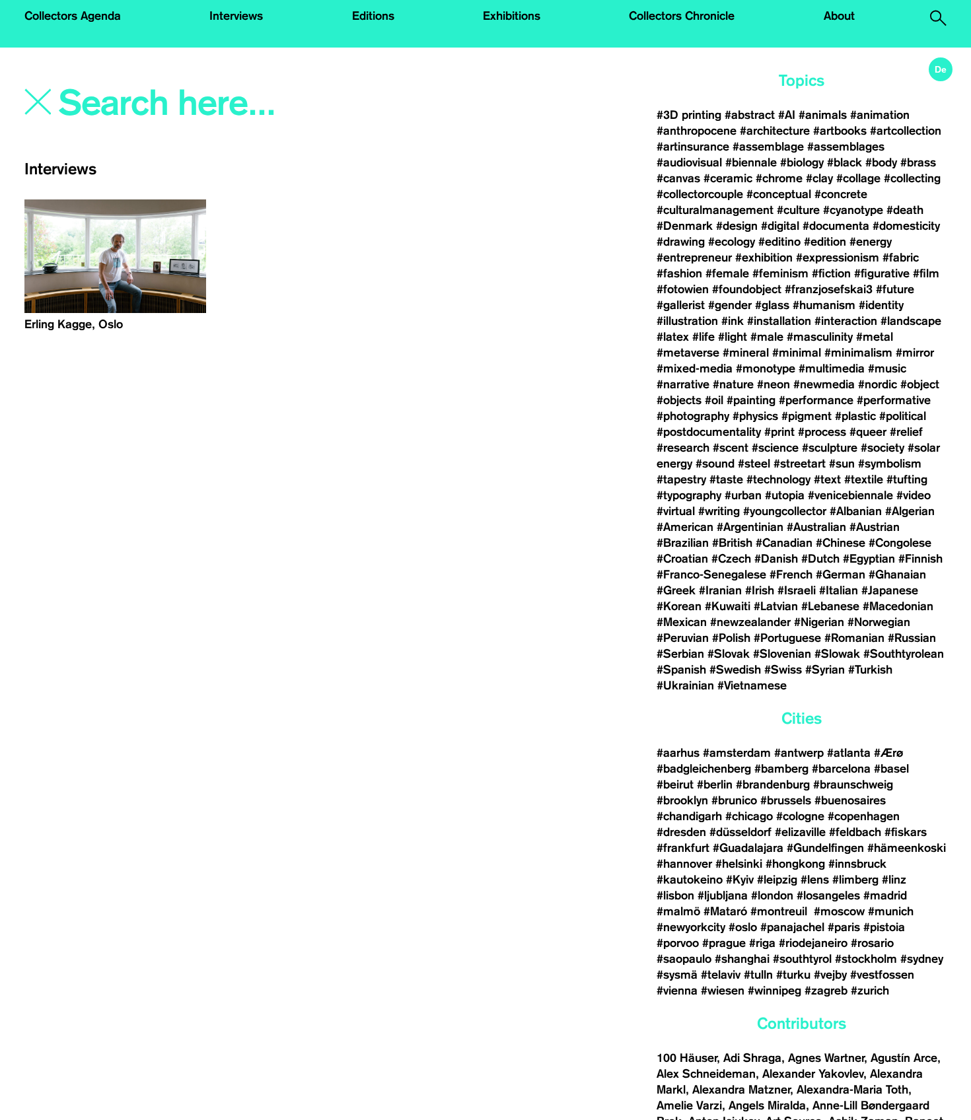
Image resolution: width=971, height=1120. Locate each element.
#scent (730, 448)
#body (881, 162)
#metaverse (688, 353)
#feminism (780, 273)
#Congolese (900, 543)
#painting (751, 400)
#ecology (731, 242)
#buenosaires (850, 800)
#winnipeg (774, 991)
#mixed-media (695, 368)
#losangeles (828, 895)
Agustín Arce (904, 1058)
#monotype (765, 368)
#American (685, 527)
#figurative (882, 273)
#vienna (677, 991)
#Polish (731, 638)
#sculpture (829, 448)
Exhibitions (511, 16)
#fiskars (905, 832)
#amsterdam (737, 753)
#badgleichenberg (704, 769)
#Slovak (728, 654)
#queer (867, 432)
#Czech (731, 559)
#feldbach (855, 832)
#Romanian (854, 638)
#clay (819, 178)
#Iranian (720, 590)
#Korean (679, 606)
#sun (842, 464)
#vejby (830, 975)
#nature (733, 384)
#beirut (675, 784)
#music (887, 368)
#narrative (683, 384)
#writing (719, 511)
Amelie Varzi (689, 1105)
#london (772, 895)
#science (775, 448)
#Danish (776, 559)
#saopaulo (684, 959)
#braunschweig (853, 784)
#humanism (824, 305)
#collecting (912, 178)
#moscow (839, 911)
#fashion (679, 273)
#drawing (681, 242)
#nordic (877, 384)
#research (683, 448)
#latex (673, 337)
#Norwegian (878, 622)
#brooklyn (682, 800)
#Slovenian (782, 654)
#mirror (915, 353)
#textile (863, 479)
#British (732, 543)
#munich (891, 911)
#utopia (785, 495)
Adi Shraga (752, 1058)
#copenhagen (864, 816)
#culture (798, 210)
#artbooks (840, 131)
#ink (732, 321)
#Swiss (783, 670)
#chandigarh (689, 816)
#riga (762, 943)
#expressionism (837, 257)
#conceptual (778, 194)
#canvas (678, 178)
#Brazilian (683, 543)
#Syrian (825, 670)
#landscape (911, 321)
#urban (743, 495)
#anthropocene (697, 131)
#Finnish (920, 559)
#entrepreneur (694, 257)
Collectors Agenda (72, 16)
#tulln (758, 975)
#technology (778, 479)
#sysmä (677, 975)
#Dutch (820, 559)
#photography (693, 416)
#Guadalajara (748, 848)
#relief (906, 432)
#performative (894, 400)
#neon (773, 384)
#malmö (678, 911)
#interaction (845, 321)
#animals (823, 115)
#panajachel (792, 927)
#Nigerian (819, 622)
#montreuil (780, 911)
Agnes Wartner (826, 1058)
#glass (772, 305)
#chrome (779, 178)
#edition (825, 242)
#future (895, 289)
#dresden (681, 832)
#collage (858, 178)
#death (904, 210)
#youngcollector (784, 511)
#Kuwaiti (727, 606)
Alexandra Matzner (741, 1090)
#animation (880, 115)
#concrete (840, 194)
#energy (870, 242)
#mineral (746, 353)
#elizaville (800, 832)
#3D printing (689, 115)
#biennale (751, 162)
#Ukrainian (685, 685)
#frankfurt (683, 848)
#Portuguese (787, 638)
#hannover (684, 864)
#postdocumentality (709, 432)
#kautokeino (690, 880)
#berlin (715, 784)
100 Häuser (687, 1058)
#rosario (872, 943)
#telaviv (720, 975)
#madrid (885, 895)
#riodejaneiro (813, 943)
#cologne (800, 816)
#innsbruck (857, 864)
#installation (779, 321)
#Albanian (856, 511)
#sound (715, 464)
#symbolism (889, 464)
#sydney (921, 959)
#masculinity (820, 337)
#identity (881, 305)
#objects (679, 400)
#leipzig (777, 880)
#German (840, 574)
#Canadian (784, 543)
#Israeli (796, 590)
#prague (724, 943)
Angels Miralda (767, 1105)
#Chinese (840, 543)
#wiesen (722, 991)
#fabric (900, 257)
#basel (891, 769)
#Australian (816, 527)
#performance (816, 400)
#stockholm (866, 959)
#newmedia (824, 384)
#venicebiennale (850, 495)
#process (822, 432)
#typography (689, 495)
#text (827, 479)
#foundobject (746, 289)
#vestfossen (882, 975)
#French (791, 574)
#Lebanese (830, 606)
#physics (755, 416)
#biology (802, 162)
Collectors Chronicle (682, 16)
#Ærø (888, 753)
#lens (815, 880)
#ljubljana (723, 895)
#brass (918, 162)
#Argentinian (750, 527)
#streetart (799, 464)
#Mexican (682, 622)
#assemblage (768, 147)
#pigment (806, 416)
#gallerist (681, 305)
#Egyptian (869, 559)
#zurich (870, 991)
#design (737, 226)
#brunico (734, 800)
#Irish (759, 590)
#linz (894, 880)
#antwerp (799, 753)
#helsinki (738, 864)
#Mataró (725, 911)
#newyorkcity (691, 927)
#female (727, 273)
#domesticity (906, 226)
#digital (780, 226)
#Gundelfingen (825, 848)
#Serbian (680, 654)
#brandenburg (773, 784)
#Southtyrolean (903, 654)
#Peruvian (683, 638)
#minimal (796, 353)
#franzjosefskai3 (829, 289)
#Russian (912, 638)
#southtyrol (802, 959)
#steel (754, 464)
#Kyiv (740, 880)
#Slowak (837, 654)
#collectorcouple (700, 194)
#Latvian (776, 606)
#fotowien (683, 289)
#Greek (676, 590)
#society (882, 448)
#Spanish (681, 670)
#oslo (743, 927)
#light (732, 337)
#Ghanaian (897, 574)
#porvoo (678, 943)
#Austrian (874, 527)
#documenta (836, 226)
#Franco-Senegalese (711, 574)
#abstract (750, 115)
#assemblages (845, 147)
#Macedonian (898, 606)
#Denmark (685, 226)
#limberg (855, 880)
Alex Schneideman (706, 1074)
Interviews (236, 16)
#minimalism (858, 353)
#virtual (676, 511)
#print (779, 432)
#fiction (831, 273)
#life (703, 337)
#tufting (906, 479)
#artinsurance (693, 147)
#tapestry (681, 479)
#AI (786, 115)
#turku (793, 975)
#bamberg (781, 769)
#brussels (785, 800)
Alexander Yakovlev (812, 1074)
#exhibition (764, 257)
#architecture (775, 131)
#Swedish (735, 670)
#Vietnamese (752, 685)
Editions (373, 16)
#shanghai (742, 959)
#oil (714, 400)
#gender (730, 305)
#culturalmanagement (715, 210)
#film (926, 273)
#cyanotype (853, 210)
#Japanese (889, 590)
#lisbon (675, 895)
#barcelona (841, 769)
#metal (874, 337)
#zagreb (826, 991)
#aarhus (678, 753)
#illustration (687, 321)
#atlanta (849, 753)
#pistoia (884, 927)
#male (766, 337)
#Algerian (910, 511)
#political (902, 416)
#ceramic (727, 178)
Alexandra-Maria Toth (852, 1090)
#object (919, 384)
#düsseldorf (740, 832)
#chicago (749, 816)
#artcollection (905, 131)
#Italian (838, 590)
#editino (779, 242)
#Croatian (682, 559)
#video (913, 495)
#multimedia (832, 368)
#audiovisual (689, 162)
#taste (726, 479)
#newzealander (750, 622)
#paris (844, 927)
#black (844, 162)
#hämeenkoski (906, 848)
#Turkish (870, 670)
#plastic (855, 416)
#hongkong (795, 864)
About (839, 16)
